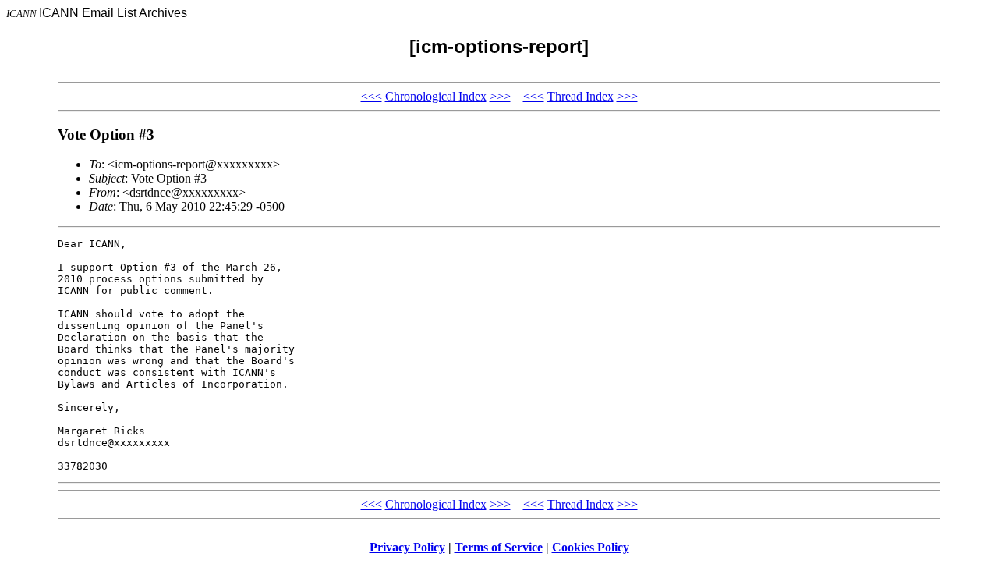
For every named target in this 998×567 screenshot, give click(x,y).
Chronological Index (436, 96)
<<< (371, 96)
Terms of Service (499, 547)
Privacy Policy (407, 547)
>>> (500, 96)
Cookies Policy (590, 547)
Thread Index (580, 96)
